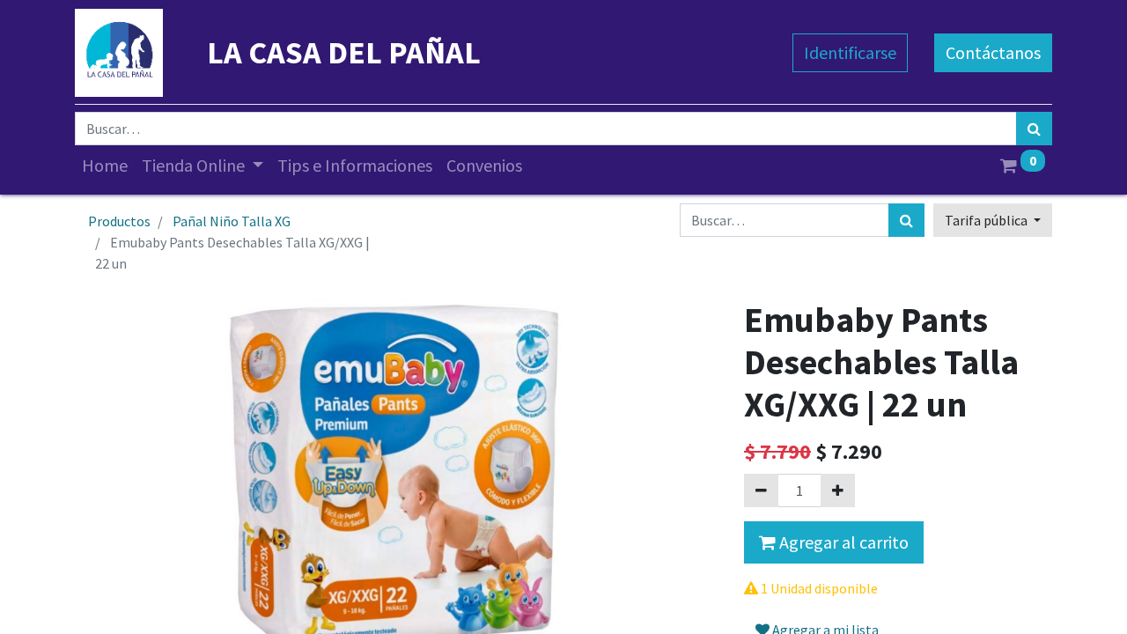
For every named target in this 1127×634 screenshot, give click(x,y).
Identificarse (850, 52)
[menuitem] (105, 165)
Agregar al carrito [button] (842, 542)
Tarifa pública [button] (987, 220)
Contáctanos (993, 52)
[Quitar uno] (761, 490)
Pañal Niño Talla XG (232, 221)
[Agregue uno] (838, 490)
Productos (119, 221)
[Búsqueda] (1034, 128)
